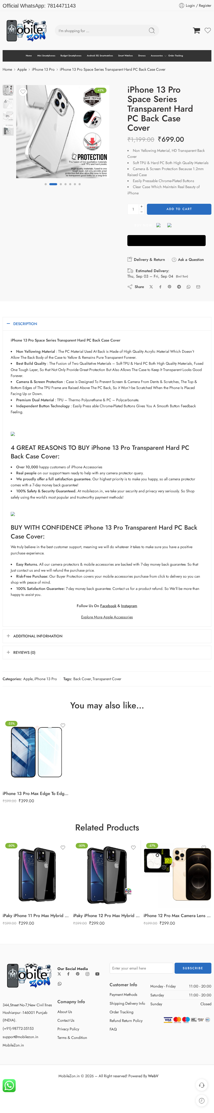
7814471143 (61, 6)
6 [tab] (75, 188)
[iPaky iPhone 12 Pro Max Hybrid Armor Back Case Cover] (107, 874)
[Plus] (141, 206)
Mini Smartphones (46, 55)
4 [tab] (65, 188)
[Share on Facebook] (160, 287)
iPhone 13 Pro (43, 69)
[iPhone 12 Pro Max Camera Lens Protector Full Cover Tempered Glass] (177, 874)
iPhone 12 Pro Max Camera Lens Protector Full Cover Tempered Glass (177, 915)
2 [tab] (50, 188)
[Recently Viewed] (201, 1100)
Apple (22, 69)
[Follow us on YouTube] (97, 974)
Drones (142, 55)
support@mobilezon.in (20, 1036)
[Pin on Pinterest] (170, 287)
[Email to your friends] (198, 287)
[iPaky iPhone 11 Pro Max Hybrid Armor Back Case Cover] (36, 874)
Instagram (129, 605)
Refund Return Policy (126, 1020)
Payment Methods (123, 994)
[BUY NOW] (166, 240)
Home (29, 55)
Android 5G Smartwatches (100, 55)
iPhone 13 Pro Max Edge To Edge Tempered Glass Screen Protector (36, 793)
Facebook (108, 605)
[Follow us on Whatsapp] (59, 984)
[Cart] (196, 30)
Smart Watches (125, 55)
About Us (64, 1011)
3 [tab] (58, 188)
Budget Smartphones (71, 55)
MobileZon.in (13, 1045)
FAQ (113, 1029)
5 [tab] (70, 188)
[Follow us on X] (59, 974)
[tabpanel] (63, 133)
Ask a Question (190, 259)
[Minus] (141, 212)
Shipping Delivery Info (127, 1003)
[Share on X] (151, 287)
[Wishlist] (23, 92)
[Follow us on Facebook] (68, 974)
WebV (153, 1076)
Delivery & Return (149, 259)
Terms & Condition (72, 1037)
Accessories (157, 55)
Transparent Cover (107, 678)
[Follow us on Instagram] (87, 974)
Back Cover (82, 678)
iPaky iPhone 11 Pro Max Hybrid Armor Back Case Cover (36, 915)
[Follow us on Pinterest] (78, 974)
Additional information (37, 636)
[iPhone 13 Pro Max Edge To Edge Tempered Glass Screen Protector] (36, 752)
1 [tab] (46, 188)
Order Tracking (175, 55)
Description (25, 323)
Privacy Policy (68, 1029)
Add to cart (179, 209)
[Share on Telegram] (179, 287)
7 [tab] (80, 188)
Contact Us (65, 1020)
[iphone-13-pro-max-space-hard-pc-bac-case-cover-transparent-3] (62, 131)
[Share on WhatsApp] (188, 287)
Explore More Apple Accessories (107, 617)
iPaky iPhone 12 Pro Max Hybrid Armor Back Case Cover (107, 915)
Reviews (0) (24, 652)
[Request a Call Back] (201, 1085)
